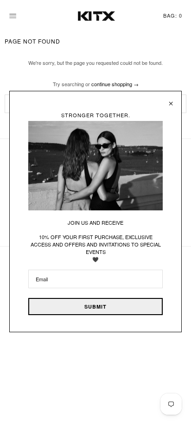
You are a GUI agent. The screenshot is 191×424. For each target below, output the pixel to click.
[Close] (170, 100)
